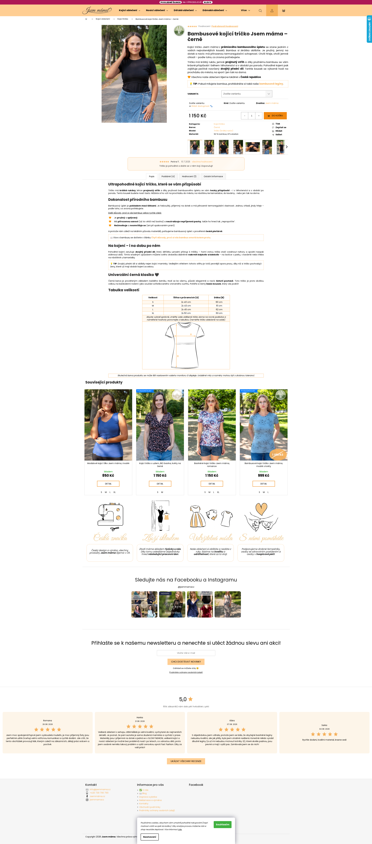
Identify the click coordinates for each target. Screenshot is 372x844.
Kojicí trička (219, 124)
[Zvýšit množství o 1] (258, 115)
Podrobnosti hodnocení (225, 26)
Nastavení (149, 837)
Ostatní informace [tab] (213, 176)
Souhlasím (222, 824)
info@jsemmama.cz (100, 789)
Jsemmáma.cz (97, 796)
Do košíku (277, 115)
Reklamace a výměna (150, 800)
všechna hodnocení (202, 161)
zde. (180, 829)
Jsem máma (271, 103)
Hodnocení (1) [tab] (189, 176)
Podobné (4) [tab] (168, 176)
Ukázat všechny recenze (186, 761)
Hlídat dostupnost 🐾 (202, 106)
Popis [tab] (151, 176)
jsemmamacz (97, 799)
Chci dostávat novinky (186, 661)
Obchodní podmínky (149, 807)
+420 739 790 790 (99, 792)
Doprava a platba (148, 796)
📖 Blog (143, 793)
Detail (108, 483)
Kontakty (143, 803)
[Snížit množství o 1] (244, 115)
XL (114, 492)
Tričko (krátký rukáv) (223, 130)
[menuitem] (129, 10)
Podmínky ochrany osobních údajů (186, 672)
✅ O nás (143, 790)
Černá (217, 127)
